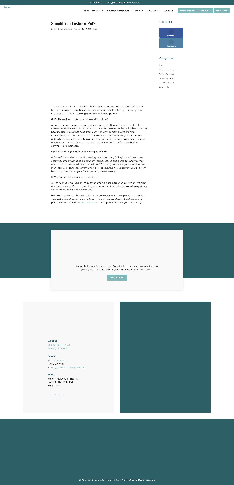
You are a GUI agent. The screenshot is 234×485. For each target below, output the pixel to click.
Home (86, 11)
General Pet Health (167, 78)
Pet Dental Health (166, 83)
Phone (128, 354)
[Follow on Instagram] (57, 396)
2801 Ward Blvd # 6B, (59, 345)
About (138, 11)
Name (128, 331)
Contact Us (169, 11)
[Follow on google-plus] (62, 396)
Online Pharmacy (188, 10)
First (126, 339)
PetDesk (139, 480)
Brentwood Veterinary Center (67, 29)
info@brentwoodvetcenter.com (68, 367)
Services (96, 11)
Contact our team (87, 202)
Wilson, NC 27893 (57, 348)
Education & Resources (117, 11)
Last (161, 339)
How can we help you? (137, 364)
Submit (131, 389)
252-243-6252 (95, 2)
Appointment (222, 10)
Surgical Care (164, 87)
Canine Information (167, 70)
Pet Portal (206, 10)
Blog (95, 29)
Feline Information (166, 74)
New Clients (152, 11)
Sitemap (150, 480)
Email (128, 344)
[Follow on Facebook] (52, 396)
